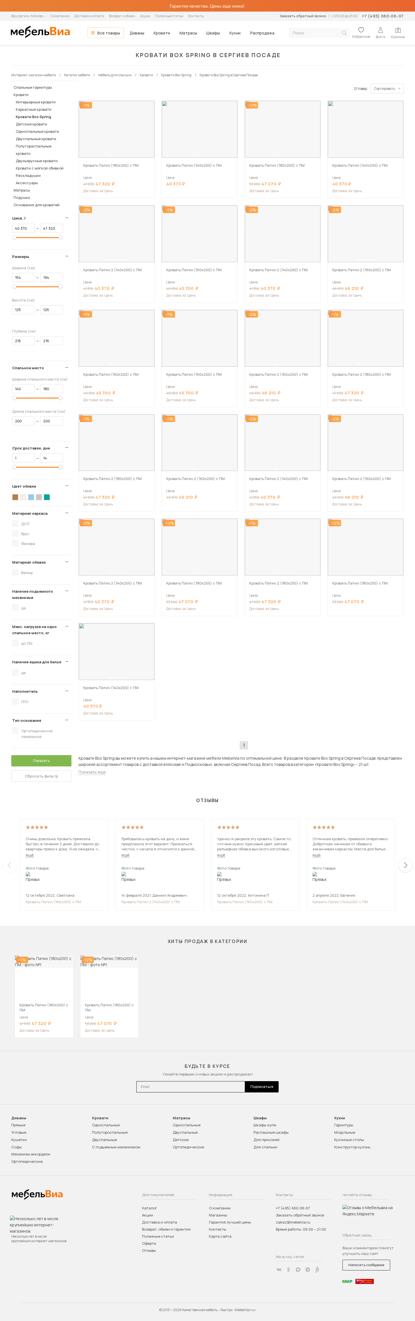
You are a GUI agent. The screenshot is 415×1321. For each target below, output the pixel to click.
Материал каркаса (29, 513)
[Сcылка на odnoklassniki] (288, 1269)
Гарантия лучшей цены (230, 1222)
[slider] (15, 237)
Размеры (20, 256)
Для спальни (265, 1147)
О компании (60, 16)
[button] (111, 156)
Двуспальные (104, 1139)
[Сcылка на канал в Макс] (298, 1269)
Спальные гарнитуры (33, 87)
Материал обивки (29, 562)
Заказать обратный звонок (302, 16)
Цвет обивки (24, 486)
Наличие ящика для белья (36, 661)
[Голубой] (31, 497)
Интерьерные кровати (36, 102)
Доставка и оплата (89, 16)
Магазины (218, 1215)
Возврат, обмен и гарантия (166, 1229)
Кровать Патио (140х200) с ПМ (340, 901)
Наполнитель (25, 691)
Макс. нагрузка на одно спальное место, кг (34, 629)
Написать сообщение (366, 1265)
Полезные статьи (169, 16)
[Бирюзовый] (47, 497)
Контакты (196, 16)
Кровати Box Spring (33, 116)
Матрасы (188, 33)
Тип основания (26, 720)
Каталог (149, 1208)
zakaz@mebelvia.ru (293, 1222)
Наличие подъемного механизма (32, 594)
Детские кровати (31, 124)
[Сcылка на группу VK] (279, 1269)
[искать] (344, 32)
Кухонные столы (349, 1139)
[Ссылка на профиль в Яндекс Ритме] (317, 1269)
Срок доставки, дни (31, 448)
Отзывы (149, 1250)
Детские (181, 1139)
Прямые (18, 1124)
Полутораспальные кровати (33, 150)
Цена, (21, 218)
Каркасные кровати (33, 109)
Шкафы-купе (265, 1124)
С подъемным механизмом (116, 1147)
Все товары (108, 33)
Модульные (344, 1132)
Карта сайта (220, 1236)
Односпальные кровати (37, 131)
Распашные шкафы (271, 1132)
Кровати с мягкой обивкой (40, 168)
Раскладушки (28, 175)
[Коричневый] (15, 497)
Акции (145, 16)
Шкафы (213, 33)
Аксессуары (27, 182)
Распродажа (262, 33)
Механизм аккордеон (30, 1154)
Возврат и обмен (122, 16)
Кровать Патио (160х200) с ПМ (53, 901)
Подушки (22, 197)
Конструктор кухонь (352, 1147)
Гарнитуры (343, 1124)
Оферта (149, 1243)
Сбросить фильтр (41, 776)
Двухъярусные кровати (37, 160)
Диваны (137, 33)
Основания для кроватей (37, 204)
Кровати (162, 33)
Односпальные (106, 1124)
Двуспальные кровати (36, 138)
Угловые (18, 1132)
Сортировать (384, 88)
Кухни (235, 33)
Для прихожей (266, 1139)
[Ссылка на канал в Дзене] (308, 1269)
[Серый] (39, 497)
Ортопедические (27, 1161)
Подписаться (261, 1086)
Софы (16, 1147)
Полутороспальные (110, 1132)
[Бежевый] (23, 497)
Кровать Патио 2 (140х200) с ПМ (150, 901)
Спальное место (28, 367)
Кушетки (19, 1139)
